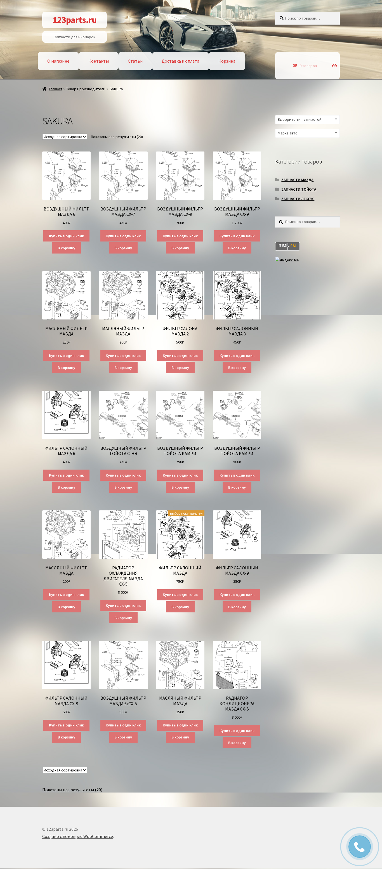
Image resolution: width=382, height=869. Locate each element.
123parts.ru (74, 19)
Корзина (226, 61)
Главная (55, 88)
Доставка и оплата (180, 61)
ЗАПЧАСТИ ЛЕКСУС (297, 198)
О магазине (58, 61)
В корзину (66, 247)
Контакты (98, 61)
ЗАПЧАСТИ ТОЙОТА (298, 189)
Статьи (135, 61)
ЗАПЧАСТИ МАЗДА (297, 179)
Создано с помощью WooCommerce (77, 836)
